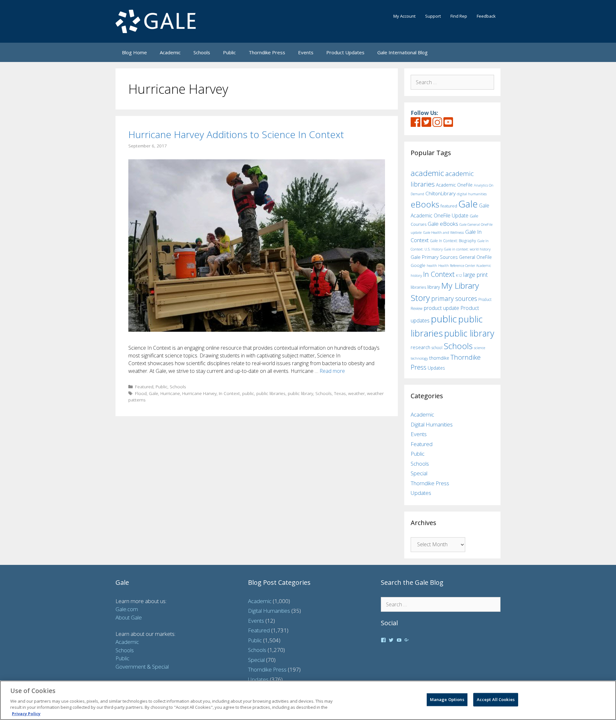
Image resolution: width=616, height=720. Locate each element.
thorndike (439, 358)
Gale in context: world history (467, 249)
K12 (459, 275)
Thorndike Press (267, 52)
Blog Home (134, 52)
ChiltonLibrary (440, 193)
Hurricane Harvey (199, 393)
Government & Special (142, 666)
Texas (340, 393)
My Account (404, 16)
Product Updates (345, 52)
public (248, 393)
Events (305, 52)
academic (427, 173)
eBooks (425, 204)
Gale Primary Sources (434, 257)
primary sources (454, 298)
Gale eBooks (443, 223)
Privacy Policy (26, 713)
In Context (229, 393)
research (420, 347)
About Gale (129, 617)
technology (419, 358)
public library (300, 393)
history (416, 275)
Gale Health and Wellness (443, 232)
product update (441, 308)
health (432, 265)
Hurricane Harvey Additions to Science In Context (236, 134)
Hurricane (170, 393)
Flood (141, 393)
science (479, 347)
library (433, 287)
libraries (418, 287)
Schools (201, 52)
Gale (153, 393)
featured (449, 206)
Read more (332, 370)
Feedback (486, 16)
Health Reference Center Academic (464, 265)
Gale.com (127, 609)
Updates (436, 368)
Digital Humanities (432, 424)
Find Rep (458, 16)
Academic (170, 52)
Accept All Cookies (496, 699)
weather (356, 393)
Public (229, 52)
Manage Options (447, 699)
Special (419, 473)
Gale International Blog (402, 52)
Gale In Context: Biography (453, 240)
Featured (144, 386)
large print (475, 274)
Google (418, 265)
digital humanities (472, 193)
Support (433, 16)
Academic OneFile (454, 185)
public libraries (271, 393)
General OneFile (475, 257)
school (437, 347)
